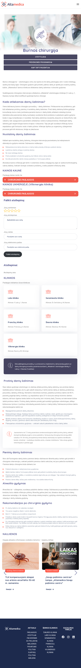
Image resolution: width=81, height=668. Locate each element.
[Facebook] (63, 637)
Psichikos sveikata (52, 570)
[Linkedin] (73, 637)
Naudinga (9, 570)
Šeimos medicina (18, 570)
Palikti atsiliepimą (12, 254)
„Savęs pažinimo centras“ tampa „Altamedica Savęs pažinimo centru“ (58, 580)
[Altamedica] (13, 4)
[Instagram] (68, 637)
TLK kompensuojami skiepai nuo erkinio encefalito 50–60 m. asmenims (20, 580)
